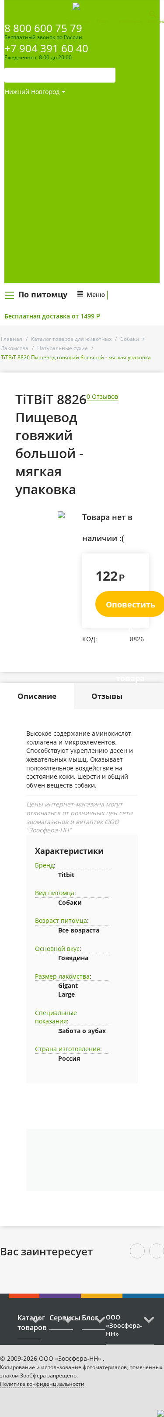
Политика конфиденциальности (42, 1384)
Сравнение (77, 21)
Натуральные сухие (62, 348)
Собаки (129, 339)
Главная (11, 339)
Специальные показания (56, 1017)
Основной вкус (57, 948)
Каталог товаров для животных (71, 339)
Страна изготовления (67, 1049)
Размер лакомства (62, 976)
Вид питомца (54, 893)
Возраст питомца (61, 920)
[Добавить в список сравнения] (68, 534)
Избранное (131, 21)
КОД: (89, 639)
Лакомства (14, 348)
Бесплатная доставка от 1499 (52, 316)
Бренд (44, 865)
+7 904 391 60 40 (46, 48)
